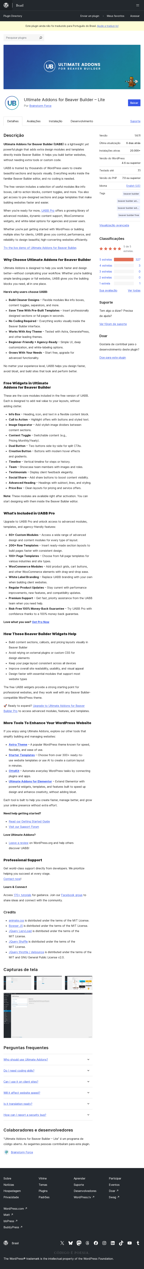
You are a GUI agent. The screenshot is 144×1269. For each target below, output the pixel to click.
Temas (43, 1184)
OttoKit (14, 771)
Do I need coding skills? (19, 1070)
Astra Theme (18, 744)
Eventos (114, 1184)
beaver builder (131, 193)
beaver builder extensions (129, 208)
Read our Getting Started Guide (29, 821)
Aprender (79, 1178)
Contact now (12, 879)
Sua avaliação (108, 290)
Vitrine (43, 1178)
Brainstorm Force (40, 105)
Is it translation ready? (18, 1104)
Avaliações (34, 121)
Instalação (55, 121)
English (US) (133, 185)
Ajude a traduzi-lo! (108, 25)
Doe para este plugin (112, 357)
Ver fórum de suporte (113, 324)
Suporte (135, 121)
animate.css (16, 920)
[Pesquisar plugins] (40, 37)
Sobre (7, 1178)
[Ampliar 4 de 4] (88, 997)
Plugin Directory (13, 15)
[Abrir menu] (138, 5)
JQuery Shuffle (18, 941)
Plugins (43, 1191)
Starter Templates (22, 755)
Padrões (44, 1197)
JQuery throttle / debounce (26, 952)
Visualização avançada (114, 225)
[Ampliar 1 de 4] (26, 980)
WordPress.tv (84, 1197)
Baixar (134, 102)
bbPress (11, 1221)
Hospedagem (12, 1191)
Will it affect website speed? (22, 1092)
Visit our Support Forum (24, 826)
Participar (115, 1178)
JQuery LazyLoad (20, 931)
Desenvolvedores (85, 1191)
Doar (114, 1191)
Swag (114, 1197)
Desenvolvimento (82, 121)
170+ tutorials (22, 895)
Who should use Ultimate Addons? (26, 1059)
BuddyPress (13, 1227)
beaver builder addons (129, 201)
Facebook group (72, 895)
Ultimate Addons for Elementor (30, 781)
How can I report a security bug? (25, 1115)
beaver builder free (129, 215)
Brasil (15, 1243)
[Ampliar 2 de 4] (57, 980)
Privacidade (11, 1197)
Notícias (9, 1184)
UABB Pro (47, 210)
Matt (8, 1214)
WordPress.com (15, 1208)
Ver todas (134, 290)
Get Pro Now (40, 622)
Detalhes (13, 121)
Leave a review (18, 843)
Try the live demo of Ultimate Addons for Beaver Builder (40, 248)
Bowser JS (16, 925)
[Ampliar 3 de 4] (88, 980)
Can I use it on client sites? (21, 1081)
